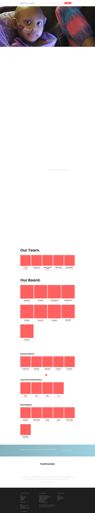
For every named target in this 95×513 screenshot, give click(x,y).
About (21, 504)
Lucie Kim (47, 420)
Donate (59, 495)
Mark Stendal (36, 369)
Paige (36, 396)
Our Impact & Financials (24, 505)
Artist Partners (22, 506)
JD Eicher (58, 420)
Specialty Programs (42, 500)
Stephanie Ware (36, 267)
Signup (21, 495)
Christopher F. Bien (68, 300)
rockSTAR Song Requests (43, 498)
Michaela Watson (36, 420)
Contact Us (22, 500)
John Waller (26, 339)
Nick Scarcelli (69, 369)
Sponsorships (60, 496)
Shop (58, 500)
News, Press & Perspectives (25, 507)
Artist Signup (22, 497)
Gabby (47, 396)
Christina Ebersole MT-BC (47, 268)
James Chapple (41, 320)
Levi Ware (25, 268)
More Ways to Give (61, 497)
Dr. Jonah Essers (25, 369)
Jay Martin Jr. (58, 369)
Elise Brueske (27, 320)
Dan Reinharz (54, 320)
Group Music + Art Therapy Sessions (45, 496)
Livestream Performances (43, 497)
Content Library (41, 501)
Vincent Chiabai (58, 267)
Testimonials (22, 498)
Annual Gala (60, 498)
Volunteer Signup (23, 496)
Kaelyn (25, 396)
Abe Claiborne (68, 320)
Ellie (58, 396)
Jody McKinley (41, 300)
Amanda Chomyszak (54, 300)
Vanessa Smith (47, 369)
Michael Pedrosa (69, 420)
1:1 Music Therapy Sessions (43, 495)
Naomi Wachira (25, 437)
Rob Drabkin (25, 420)
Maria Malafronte (69, 267)
